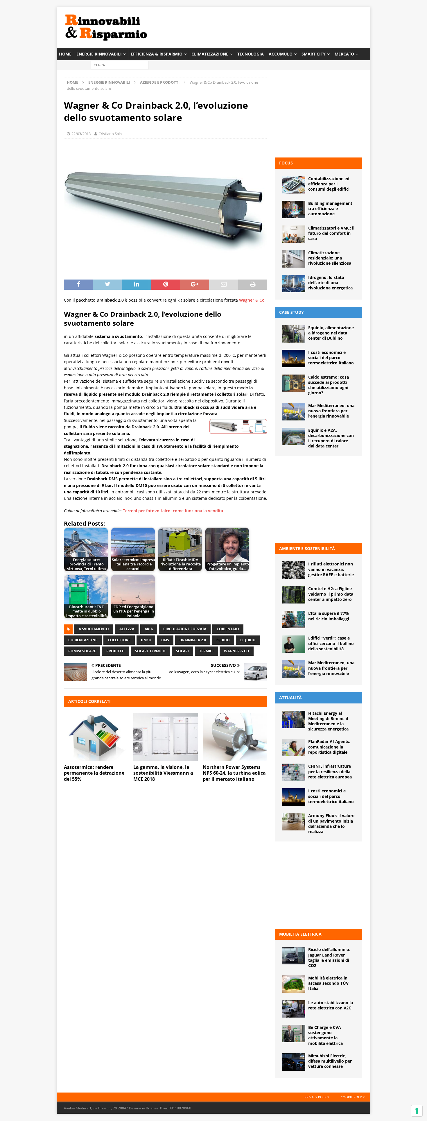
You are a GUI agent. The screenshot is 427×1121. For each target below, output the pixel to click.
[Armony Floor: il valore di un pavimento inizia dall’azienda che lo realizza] (293, 821)
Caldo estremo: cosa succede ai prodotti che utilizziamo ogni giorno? (328, 385)
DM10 (146, 639)
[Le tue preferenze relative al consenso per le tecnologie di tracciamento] (416, 1110)
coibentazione (82, 639)
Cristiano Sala (110, 133)
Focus (286, 163)
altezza (126, 628)
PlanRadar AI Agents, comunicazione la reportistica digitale (329, 747)
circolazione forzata (184, 628)
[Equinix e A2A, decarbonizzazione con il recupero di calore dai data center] (293, 436)
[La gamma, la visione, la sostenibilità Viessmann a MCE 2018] (165, 737)
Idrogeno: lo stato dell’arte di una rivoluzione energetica (330, 283)
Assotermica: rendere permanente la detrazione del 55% (94, 773)
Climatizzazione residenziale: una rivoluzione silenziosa (329, 258)
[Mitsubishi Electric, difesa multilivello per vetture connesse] (293, 1062)
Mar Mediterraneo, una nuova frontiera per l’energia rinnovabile (331, 411)
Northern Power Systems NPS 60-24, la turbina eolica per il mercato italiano (234, 773)
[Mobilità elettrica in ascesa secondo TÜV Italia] (293, 984)
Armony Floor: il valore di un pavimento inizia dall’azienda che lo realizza (331, 823)
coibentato (228, 628)
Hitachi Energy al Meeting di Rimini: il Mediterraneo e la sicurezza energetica (328, 721)
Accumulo (281, 54)
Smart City (314, 54)
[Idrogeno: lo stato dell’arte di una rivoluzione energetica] (293, 283)
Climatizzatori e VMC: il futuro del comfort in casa (331, 233)
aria (149, 628)
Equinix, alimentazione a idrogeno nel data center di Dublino (331, 333)
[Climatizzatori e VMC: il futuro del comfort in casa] (293, 234)
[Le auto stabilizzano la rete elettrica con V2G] (293, 1009)
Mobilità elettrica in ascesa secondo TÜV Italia (328, 983)
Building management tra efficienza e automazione (330, 208)
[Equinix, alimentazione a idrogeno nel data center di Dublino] (293, 334)
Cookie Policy (353, 1097)
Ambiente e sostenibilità (307, 548)
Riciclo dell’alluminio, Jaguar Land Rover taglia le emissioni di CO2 (329, 957)
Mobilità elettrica (300, 934)
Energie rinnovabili (99, 54)
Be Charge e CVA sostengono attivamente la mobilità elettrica (325, 1035)
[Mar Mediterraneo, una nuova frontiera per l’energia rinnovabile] (293, 411)
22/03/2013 (81, 133)
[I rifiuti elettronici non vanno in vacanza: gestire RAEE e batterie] (293, 570)
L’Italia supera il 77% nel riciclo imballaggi (328, 615)
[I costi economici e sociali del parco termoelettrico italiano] (293, 358)
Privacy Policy (316, 1097)
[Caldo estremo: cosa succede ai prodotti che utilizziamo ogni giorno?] (293, 383)
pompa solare (82, 651)
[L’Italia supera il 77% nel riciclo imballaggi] (293, 619)
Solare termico (150, 651)
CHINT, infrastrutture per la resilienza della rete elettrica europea (330, 771)
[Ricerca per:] (120, 65)
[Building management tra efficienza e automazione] (293, 209)
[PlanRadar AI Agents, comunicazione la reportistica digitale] (293, 747)
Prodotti (115, 651)
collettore (119, 639)
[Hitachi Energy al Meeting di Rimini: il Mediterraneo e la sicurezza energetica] (293, 719)
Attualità (290, 697)
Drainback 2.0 (193, 639)
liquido (248, 639)
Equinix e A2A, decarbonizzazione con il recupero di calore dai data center (331, 438)
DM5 (165, 639)
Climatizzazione (209, 54)
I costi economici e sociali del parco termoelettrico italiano (331, 358)
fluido (223, 639)
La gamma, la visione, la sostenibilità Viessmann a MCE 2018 (163, 773)
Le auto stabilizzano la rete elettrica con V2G (330, 1005)
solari (182, 651)
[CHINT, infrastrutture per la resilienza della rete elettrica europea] (293, 772)
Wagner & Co (252, 300)
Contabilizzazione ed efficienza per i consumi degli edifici (328, 184)
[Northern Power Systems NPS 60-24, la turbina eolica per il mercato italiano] (235, 737)
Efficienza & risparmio (156, 54)
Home (65, 54)
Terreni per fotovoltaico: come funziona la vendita (173, 510)
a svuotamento (94, 628)
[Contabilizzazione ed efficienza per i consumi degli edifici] (293, 185)
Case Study (291, 312)
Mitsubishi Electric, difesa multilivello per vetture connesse (330, 1061)
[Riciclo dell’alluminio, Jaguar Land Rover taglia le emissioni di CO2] (293, 955)
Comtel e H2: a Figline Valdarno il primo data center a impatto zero (330, 594)
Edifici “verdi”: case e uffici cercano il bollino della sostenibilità (331, 643)
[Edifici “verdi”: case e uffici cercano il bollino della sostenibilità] (293, 644)
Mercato (344, 54)
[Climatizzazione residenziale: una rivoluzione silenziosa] (293, 259)
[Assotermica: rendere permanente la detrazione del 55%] (96, 737)
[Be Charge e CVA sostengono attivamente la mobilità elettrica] (293, 1033)
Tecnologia (250, 54)
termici (206, 651)
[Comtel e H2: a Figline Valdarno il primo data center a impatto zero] (293, 595)
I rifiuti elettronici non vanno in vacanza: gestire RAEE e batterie (331, 569)
